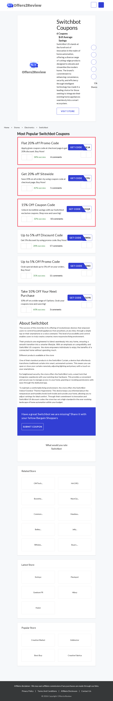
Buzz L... (74, 545)
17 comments (56, 245)
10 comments (56, 218)
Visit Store (68, 111)
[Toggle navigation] (101, 5)
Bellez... (38, 529)
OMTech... (38, 483)
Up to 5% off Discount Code (42, 235)
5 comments (56, 188)
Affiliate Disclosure (69, 691)
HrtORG (74, 483)
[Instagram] (93, 54)
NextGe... (75, 498)
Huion (38, 608)
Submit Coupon (32, 426)
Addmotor (74, 640)
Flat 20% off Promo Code (40, 143)
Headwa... (75, 514)
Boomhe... (38, 498)
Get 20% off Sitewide (37, 174)
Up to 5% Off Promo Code (40, 261)
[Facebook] (93, 47)
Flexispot (75, 577)
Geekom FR (38, 592)
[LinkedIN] (93, 76)
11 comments (56, 275)
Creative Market (38, 640)
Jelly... (74, 529)
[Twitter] (93, 62)
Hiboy (74, 592)
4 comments (56, 157)
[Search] (92, 5)
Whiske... (38, 545)
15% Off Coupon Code (38, 205)
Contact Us (86, 691)
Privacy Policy (27, 691)
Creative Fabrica (75, 655)
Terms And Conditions (47, 691)
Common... (38, 514)
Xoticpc (38, 577)
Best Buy (38, 655)
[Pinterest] (93, 69)
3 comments (55, 309)
